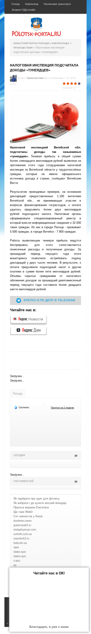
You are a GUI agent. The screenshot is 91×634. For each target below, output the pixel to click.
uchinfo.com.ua (22, 534)
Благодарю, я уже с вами (49, 626)
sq (14, 565)
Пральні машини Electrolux (31, 507)
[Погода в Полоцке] (44, 402)
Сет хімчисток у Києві (28, 516)
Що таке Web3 (22, 511)
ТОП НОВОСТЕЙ (23, 481)
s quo (16, 560)
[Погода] (22, 407)
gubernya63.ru (22, 525)
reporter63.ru (21, 538)
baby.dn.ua (20, 543)
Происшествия (35, 78)
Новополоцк (31, 4)
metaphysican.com (24, 529)
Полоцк (15, 4)
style (16, 547)
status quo (19, 551)
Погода (17, 393)
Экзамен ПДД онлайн (23, 9)
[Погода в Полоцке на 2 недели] (62, 407)
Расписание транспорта (57, 4)
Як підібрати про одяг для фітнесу (36, 498)
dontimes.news (22, 520)
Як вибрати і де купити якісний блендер (39, 503)
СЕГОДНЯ (19, 455)
